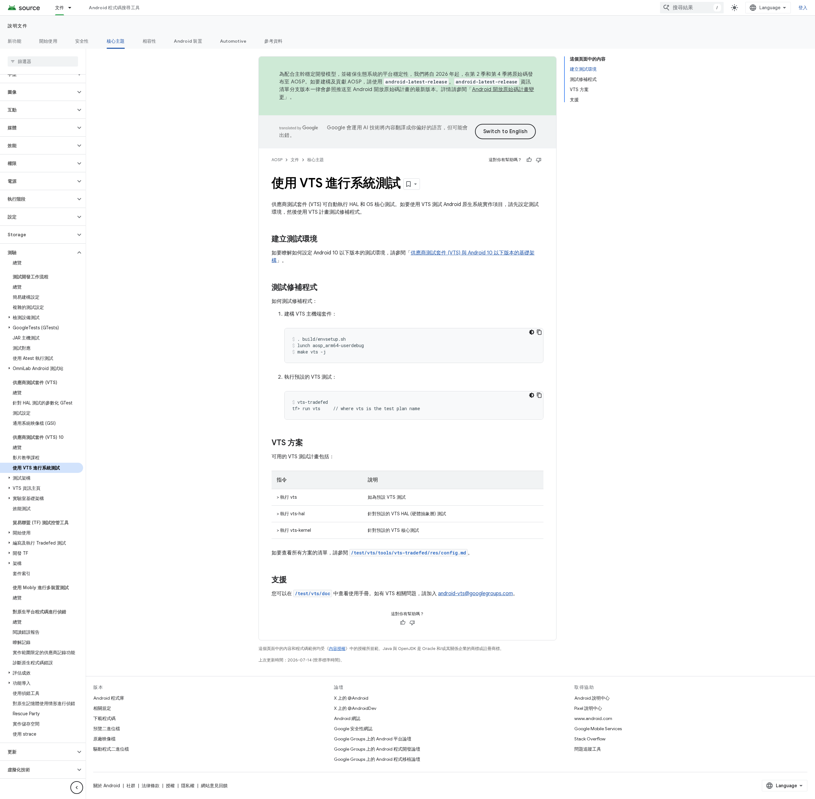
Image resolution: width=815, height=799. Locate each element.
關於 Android (106, 785)
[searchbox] (43, 61)
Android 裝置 (188, 41)
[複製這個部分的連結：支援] (293, 580)
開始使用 (48, 41)
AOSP (277, 159)
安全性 (82, 41)
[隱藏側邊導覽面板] (76, 787)
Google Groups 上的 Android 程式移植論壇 (377, 759)
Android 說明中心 (592, 698)
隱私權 (188, 785)
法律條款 (150, 785)
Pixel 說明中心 (588, 708)
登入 (803, 8)
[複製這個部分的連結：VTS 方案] (309, 443)
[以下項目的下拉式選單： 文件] (72, 7)
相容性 (149, 41)
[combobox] (692, 7)
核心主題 (116, 41)
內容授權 (337, 648)
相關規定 (102, 708)
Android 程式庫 (108, 698)
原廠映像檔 (104, 739)
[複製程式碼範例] (539, 332)
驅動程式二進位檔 (111, 749)
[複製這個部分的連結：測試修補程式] (323, 288)
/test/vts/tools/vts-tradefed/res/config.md (408, 553)
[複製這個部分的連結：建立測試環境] (323, 239)
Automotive (233, 41)
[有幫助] (529, 160)
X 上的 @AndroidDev (355, 708)
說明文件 (17, 26)
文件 (59, 8)
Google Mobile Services (598, 728)
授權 (170, 785)
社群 (130, 785)
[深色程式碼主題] (531, 332)
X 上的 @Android (351, 698)
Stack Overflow (590, 739)
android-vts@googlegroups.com (475, 593)
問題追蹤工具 (587, 749)
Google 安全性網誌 (353, 728)
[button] (37, 92)
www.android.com (593, 718)
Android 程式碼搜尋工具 (114, 8)
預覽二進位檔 (106, 728)
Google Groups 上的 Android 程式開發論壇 (377, 749)
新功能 (14, 41)
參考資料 (273, 41)
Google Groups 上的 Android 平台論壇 (372, 739)
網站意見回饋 (214, 785)
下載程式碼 (104, 718)
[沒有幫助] (538, 160)
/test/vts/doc (312, 593)
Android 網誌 (347, 718)
